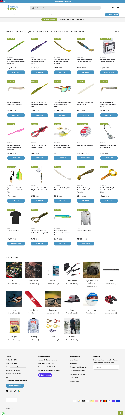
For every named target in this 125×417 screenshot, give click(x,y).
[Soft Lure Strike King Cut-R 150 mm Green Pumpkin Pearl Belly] (62, 46)
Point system (74, 377)
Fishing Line (91, 310)
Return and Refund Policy (77, 370)
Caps (72, 310)
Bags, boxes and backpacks (91, 282)
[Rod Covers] (33, 299)
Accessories (72, 281)
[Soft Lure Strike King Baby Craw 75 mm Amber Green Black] (109, 174)
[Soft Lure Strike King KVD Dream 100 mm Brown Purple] (39, 46)
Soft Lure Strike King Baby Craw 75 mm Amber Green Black (108, 190)
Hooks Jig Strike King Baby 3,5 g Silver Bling (108, 146)
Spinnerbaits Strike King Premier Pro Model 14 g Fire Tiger (15, 190)
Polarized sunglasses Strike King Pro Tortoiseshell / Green (62, 104)
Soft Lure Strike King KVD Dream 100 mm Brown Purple (38, 62)
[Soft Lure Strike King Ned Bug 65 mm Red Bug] (39, 131)
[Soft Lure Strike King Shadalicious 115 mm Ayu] (16, 89)
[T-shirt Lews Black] (16, 217)
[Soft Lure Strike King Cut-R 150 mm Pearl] (62, 174)
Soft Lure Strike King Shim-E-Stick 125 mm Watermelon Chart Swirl (16, 62)
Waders (72, 337)
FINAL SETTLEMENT (49, 19)
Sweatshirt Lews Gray (84, 230)
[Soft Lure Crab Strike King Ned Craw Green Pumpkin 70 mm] (39, 217)
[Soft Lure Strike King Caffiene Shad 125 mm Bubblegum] (16, 131)
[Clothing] (33, 326)
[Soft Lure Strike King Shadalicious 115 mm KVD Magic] (109, 89)
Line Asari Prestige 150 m (85, 145)
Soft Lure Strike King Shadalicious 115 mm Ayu (14, 103)
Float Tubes (111, 310)
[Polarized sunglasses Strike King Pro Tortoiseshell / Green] (62, 89)
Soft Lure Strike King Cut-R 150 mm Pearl (62, 189)
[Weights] (14, 326)
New (14, 281)
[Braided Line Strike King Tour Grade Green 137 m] (109, 46)
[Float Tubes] (111, 299)
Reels (14, 310)
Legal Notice (74, 360)
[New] (14, 270)
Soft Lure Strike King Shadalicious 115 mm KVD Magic (107, 104)
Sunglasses (53, 310)
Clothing (33, 337)
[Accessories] (72, 270)
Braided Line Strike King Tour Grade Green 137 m (107, 60)
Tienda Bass (12, 408)
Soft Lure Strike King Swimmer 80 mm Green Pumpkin (84, 190)
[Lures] (53, 326)
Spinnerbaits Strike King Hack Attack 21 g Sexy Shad (62, 146)
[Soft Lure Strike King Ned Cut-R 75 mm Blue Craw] (85, 46)
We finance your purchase (77, 374)
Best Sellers (33, 281)
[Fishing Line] (91, 299)
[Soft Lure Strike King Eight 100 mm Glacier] (85, 89)
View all (116, 31)
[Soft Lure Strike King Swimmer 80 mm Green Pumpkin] (85, 174)
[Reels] (14, 299)
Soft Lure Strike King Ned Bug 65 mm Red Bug (38, 146)
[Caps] (72, 299)
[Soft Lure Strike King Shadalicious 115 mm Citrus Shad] (62, 217)
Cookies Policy (74, 381)
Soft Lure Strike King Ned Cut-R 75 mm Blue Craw (84, 60)
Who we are (73, 363)
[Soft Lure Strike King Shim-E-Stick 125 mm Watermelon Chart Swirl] (16, 46)
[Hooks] (53, 270)
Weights (14, 337)
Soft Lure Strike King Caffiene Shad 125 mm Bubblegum (14, 147)
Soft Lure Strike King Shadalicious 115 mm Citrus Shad (62, 233)
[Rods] (111, 270)
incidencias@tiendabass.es (18, 367)
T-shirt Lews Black (13, 230)
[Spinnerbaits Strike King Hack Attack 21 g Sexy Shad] (62, 131)
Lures (53, 337)
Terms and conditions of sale (78, 367)
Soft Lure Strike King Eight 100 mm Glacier (85, 103)
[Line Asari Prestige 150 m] (85, 131)
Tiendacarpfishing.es (14, 385)
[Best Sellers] (33, 270)
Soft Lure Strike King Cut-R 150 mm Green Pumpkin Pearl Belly (62, 62)
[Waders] (72, 326)
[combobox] (65, 8)
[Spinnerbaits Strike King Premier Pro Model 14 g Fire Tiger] (16, 174)
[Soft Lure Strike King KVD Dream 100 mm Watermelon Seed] (39, 89)
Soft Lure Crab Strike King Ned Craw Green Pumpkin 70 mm (39, 233)
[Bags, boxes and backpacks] (91, 270)
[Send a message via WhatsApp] (3, 414)
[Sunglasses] (53, 299)
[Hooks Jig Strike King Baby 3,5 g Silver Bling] (109, 131)
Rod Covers (33, 310)
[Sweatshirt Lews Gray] (85, 217)
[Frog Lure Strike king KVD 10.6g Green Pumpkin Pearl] (39, 174)
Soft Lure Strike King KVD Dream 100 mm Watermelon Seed (39, 104)
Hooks (52, 281)
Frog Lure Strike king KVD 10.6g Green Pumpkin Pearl (39, 189)
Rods (111, 281)
